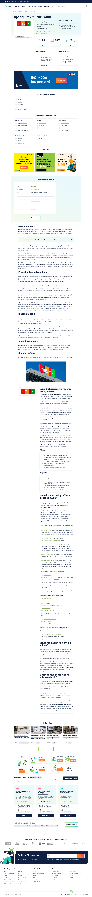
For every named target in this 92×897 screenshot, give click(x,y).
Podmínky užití (55, 875)
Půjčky (17, 6)
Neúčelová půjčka (7, 879)
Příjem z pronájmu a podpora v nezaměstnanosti (44, 792)
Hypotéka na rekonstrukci (9, 881)
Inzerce (34, 871)
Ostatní (56, 825)
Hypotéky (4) (18, 120)
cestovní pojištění (46, 621)
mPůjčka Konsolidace (43, 127)
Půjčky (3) (39, 120)
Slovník (34, 877)
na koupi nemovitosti (47, 598)
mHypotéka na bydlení (22, 123)
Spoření (34, 6)
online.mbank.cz (35, 189)
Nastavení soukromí (56, 871)
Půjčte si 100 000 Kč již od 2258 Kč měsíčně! (19, 1)
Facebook (79, 894)
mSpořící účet (20, 104)
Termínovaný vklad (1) (42, 135)
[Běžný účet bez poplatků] (46, 80)
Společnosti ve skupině (56, 873)
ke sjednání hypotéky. (24, 250)
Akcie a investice (18, 825)
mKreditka (20, 138)
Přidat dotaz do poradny (71, 778)
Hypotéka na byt (21, 879)
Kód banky (19, 206)
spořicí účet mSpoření (47, 543)
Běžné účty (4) (62, 120)
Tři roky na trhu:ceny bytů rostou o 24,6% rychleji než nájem (70, 737)
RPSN (34, 887)
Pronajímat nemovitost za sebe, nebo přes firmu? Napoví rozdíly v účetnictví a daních (38, 738)
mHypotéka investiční (22, 127)
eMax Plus (20, 99)
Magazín (34, 875)
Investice (40, 6)
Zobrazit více (23, 815)
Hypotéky (23, 6)
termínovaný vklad (46, 560)
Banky (53, 6)
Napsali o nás (54, 877)
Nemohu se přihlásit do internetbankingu (66, 791)
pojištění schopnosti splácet (49, 619)
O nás (71, 877)
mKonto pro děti (64, 125)
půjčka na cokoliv (46, 575)
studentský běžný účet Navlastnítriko (51, 540)
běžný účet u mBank (28, 239)
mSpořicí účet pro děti (22, 109)
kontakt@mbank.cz (35, 201)
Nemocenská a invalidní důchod (23, 791)
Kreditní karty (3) (19, 135)
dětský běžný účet (46, 538)
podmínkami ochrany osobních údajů (71, 859)
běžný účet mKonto (47, 530)
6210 (32, 206)
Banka (24, 825)
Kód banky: (47, 16)
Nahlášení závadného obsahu (38, 873)
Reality (52, 825)
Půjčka (47, 825)
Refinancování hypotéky (9, 873)
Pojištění (46, 6)
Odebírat (81, 855)
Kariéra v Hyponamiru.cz (75, 873)
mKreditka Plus (21, 143)
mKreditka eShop (21, 140)
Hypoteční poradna (36, 825)
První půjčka (41, 125)
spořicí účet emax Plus (47, 554)
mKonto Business (64, 130)
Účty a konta (72, 871)
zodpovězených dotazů (36, 777)
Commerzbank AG (48, 345)
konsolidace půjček (46, 579)
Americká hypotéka (22, 881)
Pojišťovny (58, 6)
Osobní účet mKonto (65, 123)
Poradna (63, 6)
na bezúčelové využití (47, 605)
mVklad (40, 138)
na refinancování (46, 608)
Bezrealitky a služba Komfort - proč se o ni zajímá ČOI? (53, 737)
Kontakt (53, 879)
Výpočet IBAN (35, 879)
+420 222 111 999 (35, 203)
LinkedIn (86, 894)
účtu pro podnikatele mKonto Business (51, 634)
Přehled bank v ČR (36, 881)
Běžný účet (29, 825)
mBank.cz (33, 186)
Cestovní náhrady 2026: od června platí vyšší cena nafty (21, 736)
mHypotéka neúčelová (22, 125)
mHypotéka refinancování (23, 130)
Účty (29, 6)
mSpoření (20, 102)
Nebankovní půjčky (22, 877)
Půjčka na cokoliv (42, 123)
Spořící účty (20, 883)
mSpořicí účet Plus (21, 106)
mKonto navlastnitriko (65, 127)
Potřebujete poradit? (21, 777)
